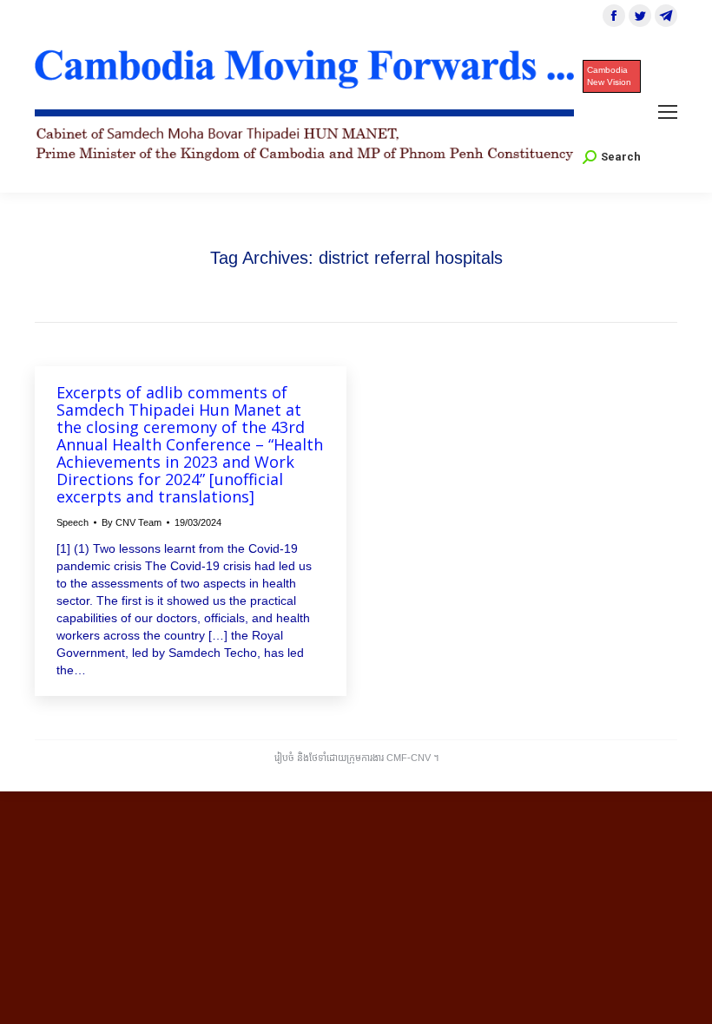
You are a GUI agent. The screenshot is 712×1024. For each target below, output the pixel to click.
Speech (72, 522)
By (132, 522)
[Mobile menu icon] (667, 111)
